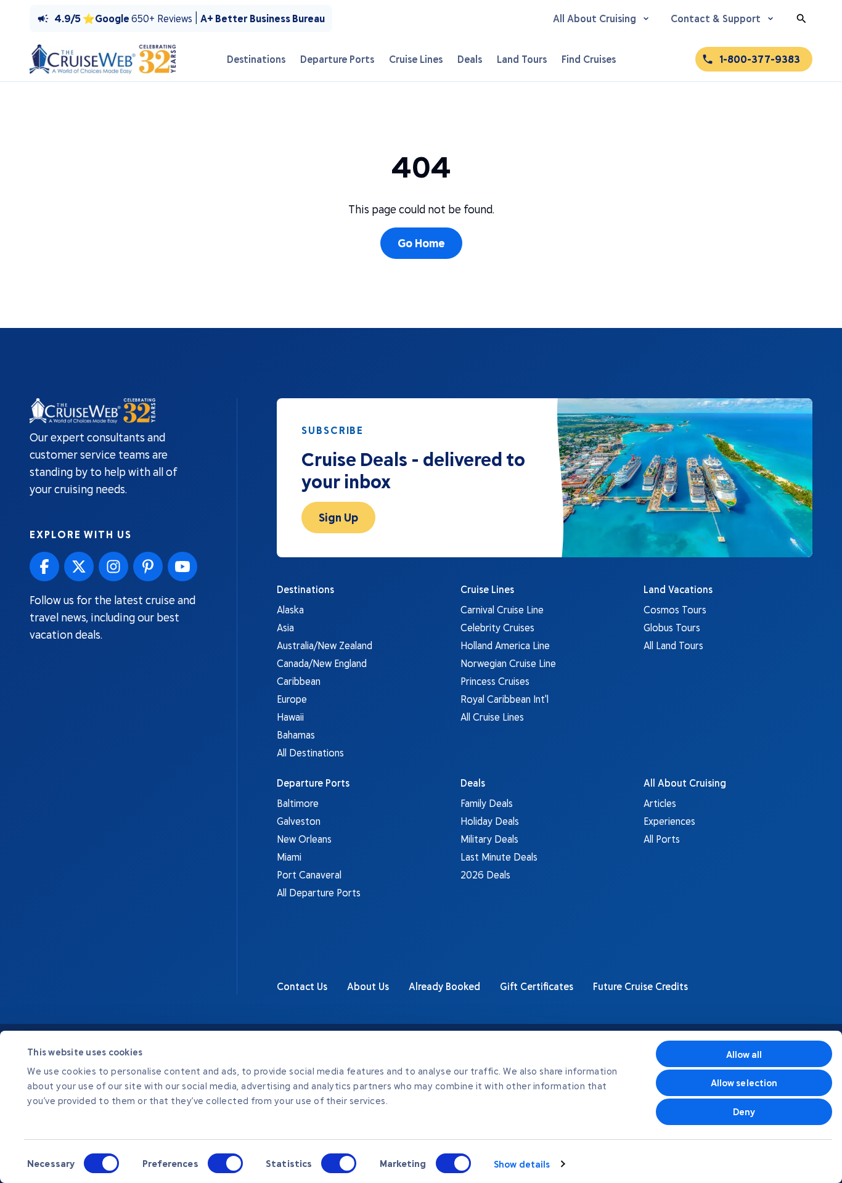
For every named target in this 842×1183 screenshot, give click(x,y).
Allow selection (744, 1082)
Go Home (421, 243)
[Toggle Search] (801, 18)
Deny (744, 1111)
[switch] (225, 1163)
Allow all (744, 1054)
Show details (522, 1164)
